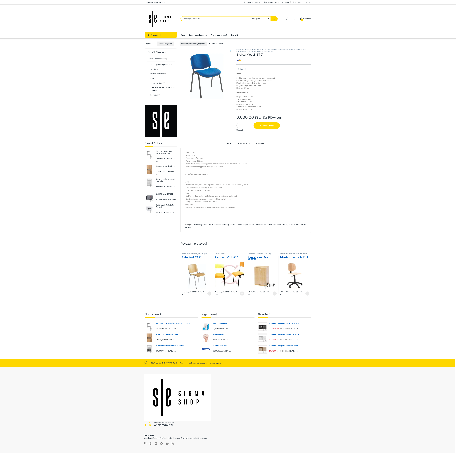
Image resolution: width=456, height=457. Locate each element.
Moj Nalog (298, 2)
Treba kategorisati (165, 44)
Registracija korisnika (198, 35)
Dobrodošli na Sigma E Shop (155, 2)
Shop (287, 2)
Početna (148, 44)
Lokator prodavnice (253, 2)
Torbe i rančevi (157, 83)
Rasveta (155, 95)
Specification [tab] (244, 143)
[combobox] (215, 18)
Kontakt (308, 2)
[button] (231, 51)
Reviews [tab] (260, 143)
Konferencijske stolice (282, 49)
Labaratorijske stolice (287, 254)
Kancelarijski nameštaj (244, 49)
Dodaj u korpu (268, 126)
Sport (154, 78)
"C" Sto (154, 69)
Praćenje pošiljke (272, 2)
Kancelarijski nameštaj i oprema (193, 44)
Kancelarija (251, 254)
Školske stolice (256, 51)
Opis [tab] (229, 143)
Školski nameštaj (267, 51)
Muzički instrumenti (158, 74)
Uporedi (243, 69)
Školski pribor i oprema (161, 64)
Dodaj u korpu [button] (209, 293)
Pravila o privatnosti (219, 35)
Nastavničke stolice (243, 51)
